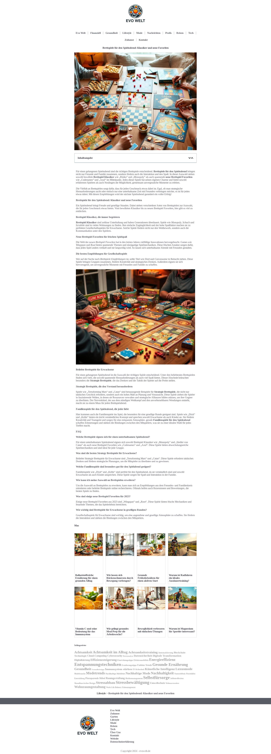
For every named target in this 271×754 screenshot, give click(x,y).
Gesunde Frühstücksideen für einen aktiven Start (148, 578)
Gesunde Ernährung (170, 664)
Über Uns (115, 732)
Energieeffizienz (162, 659)
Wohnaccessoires (172, 683)
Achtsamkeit (83, 652)
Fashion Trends (144, 665)
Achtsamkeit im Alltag (110, 652)
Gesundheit (112, 33)
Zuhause (129, 40)
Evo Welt (80, 33)
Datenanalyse (128, 656)
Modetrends (95, 673)
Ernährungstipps (129, 665)
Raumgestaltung (115, 678)
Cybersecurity (114, 655)
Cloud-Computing (97, 655)
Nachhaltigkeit (162, 673)
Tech (191, 33)
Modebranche (79, 674)
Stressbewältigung (132, 682)
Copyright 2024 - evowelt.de (135, 751)
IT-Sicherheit (138, 669)
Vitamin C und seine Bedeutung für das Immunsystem (86, 631)
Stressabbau (105, 683)
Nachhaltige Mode (138, 673)
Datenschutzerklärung (122, 741)
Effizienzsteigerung (103, 659)
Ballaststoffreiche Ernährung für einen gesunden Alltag (86, 578)
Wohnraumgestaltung (90, 687)
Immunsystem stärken (118, 669)
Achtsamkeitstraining (143, 652)
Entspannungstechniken (97, 664)
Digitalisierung (82, 660)
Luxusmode (183, 669)
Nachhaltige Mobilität (115, 674)
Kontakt (143, 40)
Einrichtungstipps (125, 660)
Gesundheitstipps (98, 669)
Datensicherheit (143, 655)
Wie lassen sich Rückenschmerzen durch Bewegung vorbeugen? (119, 578)
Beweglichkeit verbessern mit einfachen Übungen (151, 630)
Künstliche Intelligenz (160, 669)
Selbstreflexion (176, 678)
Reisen (179, 33)
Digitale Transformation (167, 655)
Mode (139, 33)
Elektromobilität (141, 660)
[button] (189, 158)
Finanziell (95, 33)
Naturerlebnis (180, 674)
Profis (168, 33)
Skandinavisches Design (84, 683)
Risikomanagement (134, 678)
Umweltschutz (157, 683)
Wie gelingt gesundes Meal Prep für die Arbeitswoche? (117, 631)
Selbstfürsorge (156, 677)
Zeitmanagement (129, 687)
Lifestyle (126, 33)
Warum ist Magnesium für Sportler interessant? (182, 630)
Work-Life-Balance (113, 687)
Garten (114, 716)
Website (114, 738)
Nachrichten (153, 33)
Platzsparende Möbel (95, 678)
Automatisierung (165, 653)
